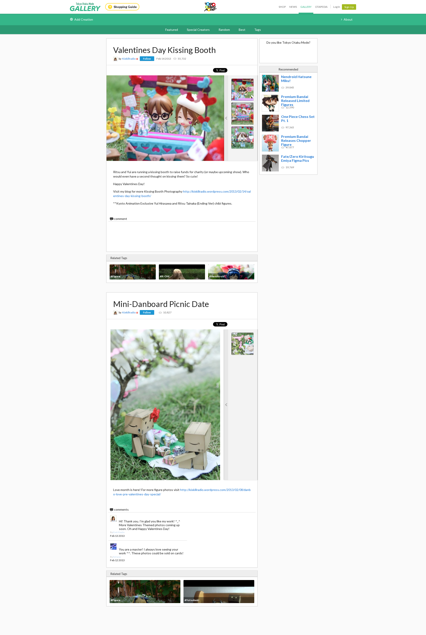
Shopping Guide (125, 7)
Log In (336, 6)
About (348, 19)
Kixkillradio (129, 58)
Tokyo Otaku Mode (210, 7)
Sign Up (349, 7)
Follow (147, 58)
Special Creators (198, 29)
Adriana (117, 556)
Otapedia (321, 6)
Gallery (306, 6)
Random (224, 29)
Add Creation (83, 19)
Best (242, 29)
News (293, 6)
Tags (257, 29)
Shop (282, 6)
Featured (171, 29)
